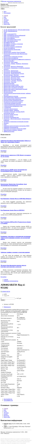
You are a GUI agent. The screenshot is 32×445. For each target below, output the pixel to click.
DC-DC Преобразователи (10, 31)
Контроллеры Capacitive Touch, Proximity (14, 52)
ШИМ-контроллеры (9, 131)
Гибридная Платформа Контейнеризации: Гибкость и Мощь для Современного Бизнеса (16, 141)
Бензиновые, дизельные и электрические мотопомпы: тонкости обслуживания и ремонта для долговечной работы (16, 238)
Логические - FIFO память (11, 62)
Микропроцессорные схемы (11, 85)
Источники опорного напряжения (13, 46)
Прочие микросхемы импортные (12, 99)
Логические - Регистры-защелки (12, 79)
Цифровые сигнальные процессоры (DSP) (15, 128)
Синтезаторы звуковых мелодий (12, 103)
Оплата (6, 21)
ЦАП (5, 124)
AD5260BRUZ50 (8, 400)
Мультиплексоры (8, 92)
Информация (7, 307)
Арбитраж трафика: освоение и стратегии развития (15, 252)
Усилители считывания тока (11, 117)
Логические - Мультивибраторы (12, 72)
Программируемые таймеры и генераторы (15, 97)
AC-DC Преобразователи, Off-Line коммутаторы (17, 29)
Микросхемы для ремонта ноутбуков (13, 87)
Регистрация (7, 13)
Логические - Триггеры (10, 82)
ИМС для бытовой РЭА (10, 34)
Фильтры (6, 123)
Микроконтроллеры (9, 83)
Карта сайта (7, 24)
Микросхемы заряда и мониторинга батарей (15, 89)
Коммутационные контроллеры (12, 49)
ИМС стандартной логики (11, 41)
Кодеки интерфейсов (9, 48)
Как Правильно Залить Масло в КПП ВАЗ (12, 210)
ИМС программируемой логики (12, 39)
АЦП (5, 32)
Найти (2, 8)
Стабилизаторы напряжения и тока (13, 106)
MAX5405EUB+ (8, 399)
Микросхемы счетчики (10, 90)
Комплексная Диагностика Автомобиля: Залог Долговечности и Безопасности (14, 184)
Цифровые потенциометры (11, 127)
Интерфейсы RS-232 (9, 42)
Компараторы (7, 51)
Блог (5, 17)
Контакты (6, 22)
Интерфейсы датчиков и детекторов (13, 44)
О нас (5, 18)
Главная (6, 15)
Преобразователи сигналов (11, 96)
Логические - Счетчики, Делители (13, 80)
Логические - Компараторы (11, 70)
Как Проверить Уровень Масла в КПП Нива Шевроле (16, 198)
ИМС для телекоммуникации (11, 36)
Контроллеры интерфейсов (11, 58)
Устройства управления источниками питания (16, 121)
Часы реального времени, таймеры (13, 130)
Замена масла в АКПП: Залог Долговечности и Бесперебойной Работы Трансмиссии (14, 170)
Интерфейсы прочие (9, 45)
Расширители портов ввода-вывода (13, 101)
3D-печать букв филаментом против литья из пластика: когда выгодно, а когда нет (13, 266)
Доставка (6, 19)
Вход (5, 11)
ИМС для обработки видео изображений (14, 35)
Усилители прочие (9, 116)
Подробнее (3, 150)
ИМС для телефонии (9, 38)
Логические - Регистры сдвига (12, 77)
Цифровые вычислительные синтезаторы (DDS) (16, 126)
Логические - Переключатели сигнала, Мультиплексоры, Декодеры (14, 74)
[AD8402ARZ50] (5, 291)
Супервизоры (7, 107)
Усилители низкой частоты (11, 114)
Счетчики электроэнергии (11, 109)
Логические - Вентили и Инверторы (13, 66)
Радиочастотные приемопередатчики (13, 100)
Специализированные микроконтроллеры (15, 104)
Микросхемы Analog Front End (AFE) (13, 86)
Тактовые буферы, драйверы (11, 110)
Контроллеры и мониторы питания (13, 56)
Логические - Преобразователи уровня (14, 76)
